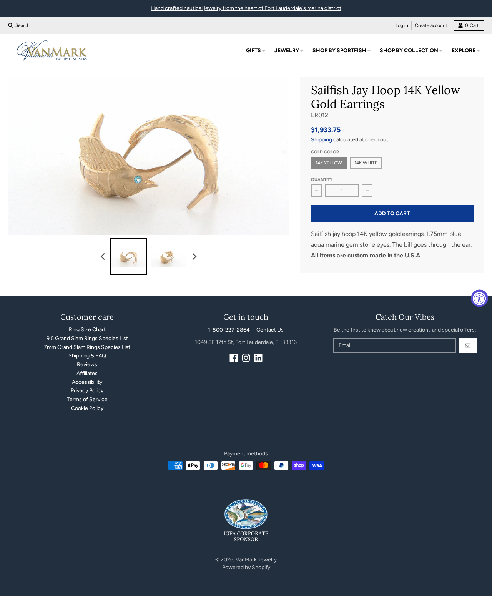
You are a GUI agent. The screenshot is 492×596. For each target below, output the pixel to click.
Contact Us (270, 330)
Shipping (321, 139)
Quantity (321, 179)
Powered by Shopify (246, 567)
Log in (402, 25)
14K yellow (329, 163)
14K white (365, 163)
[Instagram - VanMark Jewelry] (246, 357)
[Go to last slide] (103, 256)
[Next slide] (193, 256)
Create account (431, 25)
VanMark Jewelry (256, 559)
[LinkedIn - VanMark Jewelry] (258, 357)
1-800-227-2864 (229, 330)
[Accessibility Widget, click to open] (479, 298)
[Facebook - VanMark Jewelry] (233, 357)
